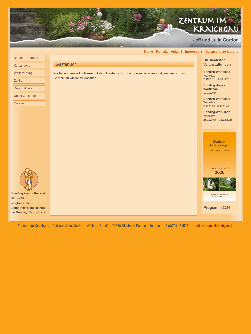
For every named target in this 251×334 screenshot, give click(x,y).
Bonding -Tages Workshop (214, 89)
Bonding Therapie (26, 58)
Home (148, 51)
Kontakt (162, 51)
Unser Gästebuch (25, 96)
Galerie (19, 103)
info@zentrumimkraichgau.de (212, 226)
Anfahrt (176, 51)
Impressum (193, 51)
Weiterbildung (23, 73)
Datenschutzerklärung (221, 51)
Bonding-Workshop (216, 75)
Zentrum (19, 80)
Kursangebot (22, 65)
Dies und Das (23, 88)
